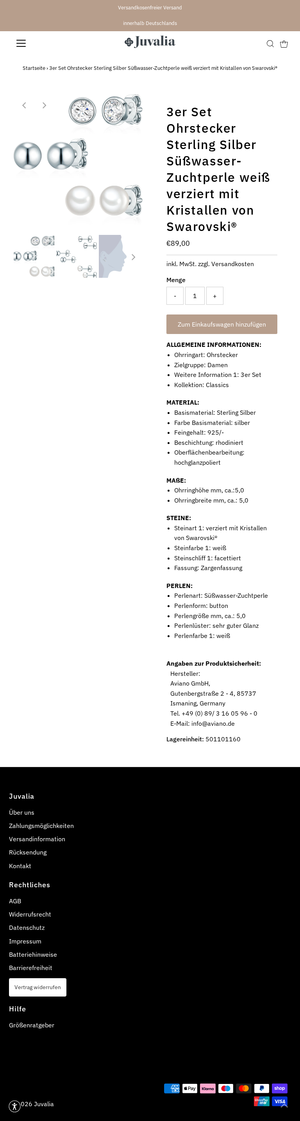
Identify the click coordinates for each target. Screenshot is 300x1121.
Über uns (21, 812)
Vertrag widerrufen (37, 987)
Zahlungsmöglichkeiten (41, 826)
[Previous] (24, 105)
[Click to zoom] (131, 105)
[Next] (43, 105)
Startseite (34, 68)
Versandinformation (37, 839)
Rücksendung (27, 852)
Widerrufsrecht (30, 914)
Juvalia (44, 1104)
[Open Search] (270, 43)
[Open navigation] (44, 43)
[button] (14, 1106)
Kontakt (20, 866)
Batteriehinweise (33, 954)
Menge (176, 280)
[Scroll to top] (284, 1105)
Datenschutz (27, 927)
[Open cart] (284, 43)
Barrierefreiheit (30, 968)
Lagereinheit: (185, 739)
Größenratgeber (31, 1025)
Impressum (25, 941)
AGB (15, 901)
